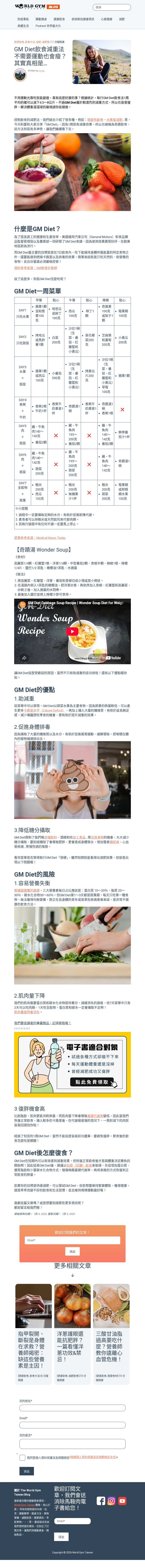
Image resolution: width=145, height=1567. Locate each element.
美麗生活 (23, 26)
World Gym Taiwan (24, 1505)
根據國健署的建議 (27, 890)
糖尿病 (114, 842)
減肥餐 (46, 41)
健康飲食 (59, 19)
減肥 (122, 19)
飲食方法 (30, 41)
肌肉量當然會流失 (27, 1012)
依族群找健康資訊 (83, 19)
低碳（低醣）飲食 (79, 1165)
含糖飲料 (50, 837)
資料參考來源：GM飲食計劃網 (35, 268)
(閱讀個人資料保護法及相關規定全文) (93, 1457)
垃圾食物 (97, 837)
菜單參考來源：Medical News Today (40, 538)
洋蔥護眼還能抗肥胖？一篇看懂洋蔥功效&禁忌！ (70, 1346)
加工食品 (79, 837)
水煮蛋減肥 (114, 120)
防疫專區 (23, 19)
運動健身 (41, 19)
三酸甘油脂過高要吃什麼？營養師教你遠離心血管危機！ (109, 1346)
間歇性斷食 (95, 120)
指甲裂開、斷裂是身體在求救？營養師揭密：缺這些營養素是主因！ (31, 1350)
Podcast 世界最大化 (48, 26)
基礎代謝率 (95, 1116)
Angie (41, 70)
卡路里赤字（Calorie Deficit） (44, 710)
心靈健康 (106, 19)
